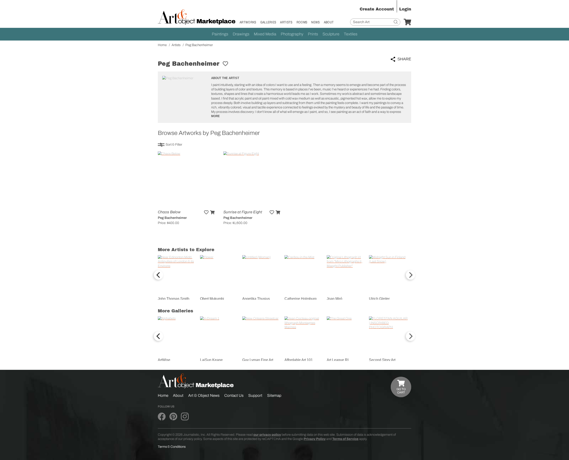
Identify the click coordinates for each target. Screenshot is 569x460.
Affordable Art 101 (298, 360)
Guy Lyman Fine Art (257, 360)
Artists (286, 22)
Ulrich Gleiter (379, 299)
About (329, 22)
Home (163, 395)
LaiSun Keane (211, 360)
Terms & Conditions (172, 446)
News (315, 22)
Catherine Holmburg (300, 299)
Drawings (241, 34)
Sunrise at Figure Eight (242, 212)
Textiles (350, 34)
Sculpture (331, 34)
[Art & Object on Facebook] (162, 416)
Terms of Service (345, 439)
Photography (292, 34)
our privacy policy (267, 434)
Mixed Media (265, 34)
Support (255, 395)
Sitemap (274, 395)
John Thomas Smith (173, 299)
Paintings (220, 34)
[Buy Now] (212, 212)
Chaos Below (169, 212)
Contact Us (234, 395)
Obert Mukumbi (212, 299)
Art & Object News (204, 395)
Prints (313, 34)
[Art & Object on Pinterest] (173, 416)
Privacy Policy (315, 439)
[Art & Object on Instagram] (185, 416)
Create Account (377, 9)
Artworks (248, 22)
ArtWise (164, 360)
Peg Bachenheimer (172, 218)
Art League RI (338, 360)
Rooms (302, 22)
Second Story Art (382, 360)
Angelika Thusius (256, 299)
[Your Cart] (407, 22)
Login (405, 9)
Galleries (268, 22)
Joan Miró (334, 299)
